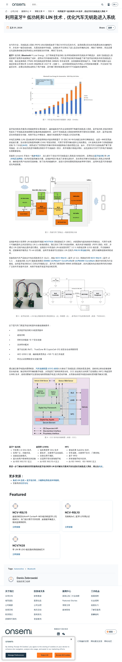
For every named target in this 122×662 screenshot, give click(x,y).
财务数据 (37, 596)
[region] (38, 648)
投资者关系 (39, 591)
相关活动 (37, 609)
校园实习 (95, 605)
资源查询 (37, 619)
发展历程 (9, 609)
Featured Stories (69, 600)
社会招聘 (95, 600)
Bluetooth (32, 569)
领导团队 (9, 600)
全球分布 (9, 596)
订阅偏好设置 (83, 641)
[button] (102, 4)
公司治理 (37, 605)
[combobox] (65, 4)
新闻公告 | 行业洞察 (70, 596)
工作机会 (95, 591)
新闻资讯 (37, 614)
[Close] (71, 639)
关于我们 (9, 591)
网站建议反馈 (96, 641)
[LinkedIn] (58, 634)
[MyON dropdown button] (109, 4)
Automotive (19, 569)
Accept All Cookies (63, 655)
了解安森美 (96, 609)
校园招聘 (95, 596)
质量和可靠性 (11, 619)
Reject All (44, 655)
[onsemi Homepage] (19, 4)
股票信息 (37, 600)
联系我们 (9, 614)
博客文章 (66, 605)
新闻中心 (66, 591)
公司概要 (9, 605)
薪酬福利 (95, 614)
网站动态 (108, 641)
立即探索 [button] (16, 527)
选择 (110, 27)
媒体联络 (66, 609)
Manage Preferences (16, 655)
